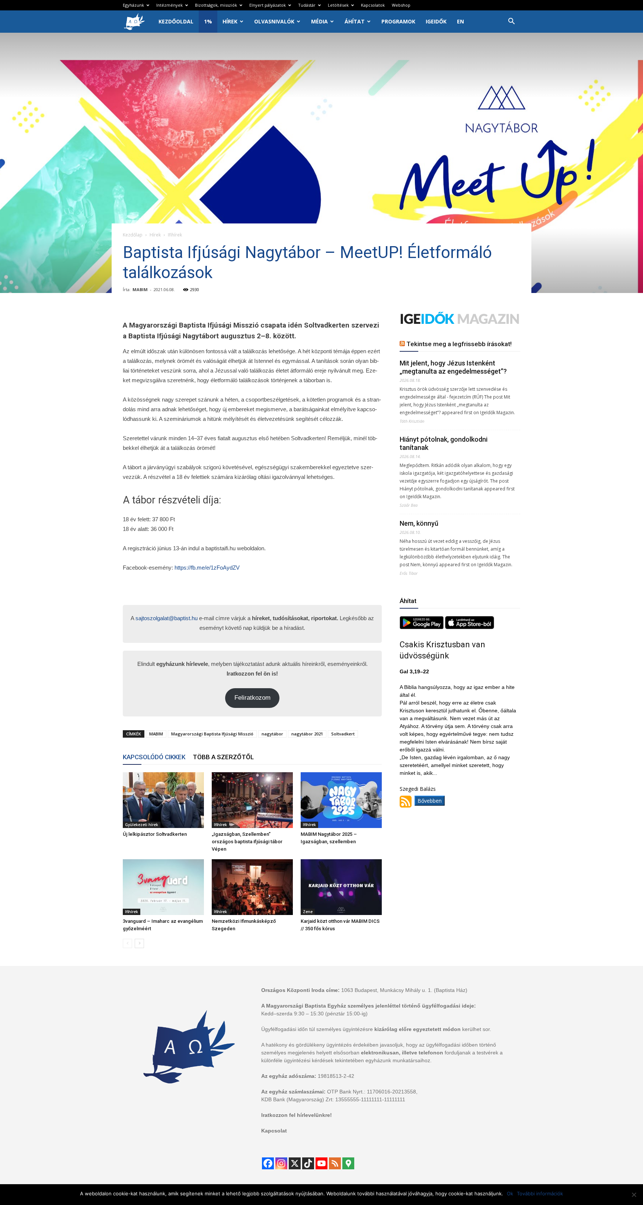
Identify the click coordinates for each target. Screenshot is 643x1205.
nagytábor (272, 734)
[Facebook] (268, 1163)
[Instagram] (281, 1163)
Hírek (230, 21)
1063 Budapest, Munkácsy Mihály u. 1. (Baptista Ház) (404, 990)
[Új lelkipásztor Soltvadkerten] (163, 800)
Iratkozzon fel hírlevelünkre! (296, 1115)
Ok (510, 1193)
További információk (540, 1193)
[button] (511, 22)
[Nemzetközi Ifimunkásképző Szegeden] (252, 887)
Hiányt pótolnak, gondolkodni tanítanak (443, 443)
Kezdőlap (133, 235)
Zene (308, 911)
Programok (398, 21)
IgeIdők (436, 21)
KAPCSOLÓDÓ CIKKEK (154, 757)
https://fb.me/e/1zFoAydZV (207, 567)
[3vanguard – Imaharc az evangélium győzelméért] (163, 887)
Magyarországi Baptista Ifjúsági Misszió (212, 734)
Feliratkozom (252, 697)
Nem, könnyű (419, 523)
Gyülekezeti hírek (141, 824)
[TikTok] (308, 1163)
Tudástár (307, 5)
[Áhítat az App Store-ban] (469, 627)
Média (319, 21)
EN (460, 21)
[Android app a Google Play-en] (422, 627)
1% (208, 21)
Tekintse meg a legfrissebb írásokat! (459, 344)
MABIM (140, 289)
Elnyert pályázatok (267, 5)
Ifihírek (220, 824)
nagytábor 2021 (307, 734)
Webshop (401, 5)
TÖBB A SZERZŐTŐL (223, 757)
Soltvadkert (343, 734)
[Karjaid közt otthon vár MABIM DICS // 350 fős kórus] (341, 887)
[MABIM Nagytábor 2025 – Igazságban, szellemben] (341, 800)
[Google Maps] (348, 1163)
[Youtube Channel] (321, 1163)
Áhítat (355, 21)
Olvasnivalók (274, 21)
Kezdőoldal (176, 21)
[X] (295, 1163)
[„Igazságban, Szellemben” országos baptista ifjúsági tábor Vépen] (252, 800)
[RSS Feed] (335, 1163)
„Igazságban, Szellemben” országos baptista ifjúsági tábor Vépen (247, 841)
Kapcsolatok (373, 5)
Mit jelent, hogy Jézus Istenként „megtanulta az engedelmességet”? (453, 367)
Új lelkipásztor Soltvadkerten (155, 834)
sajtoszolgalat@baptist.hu (166, 618)
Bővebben (430, 800)
